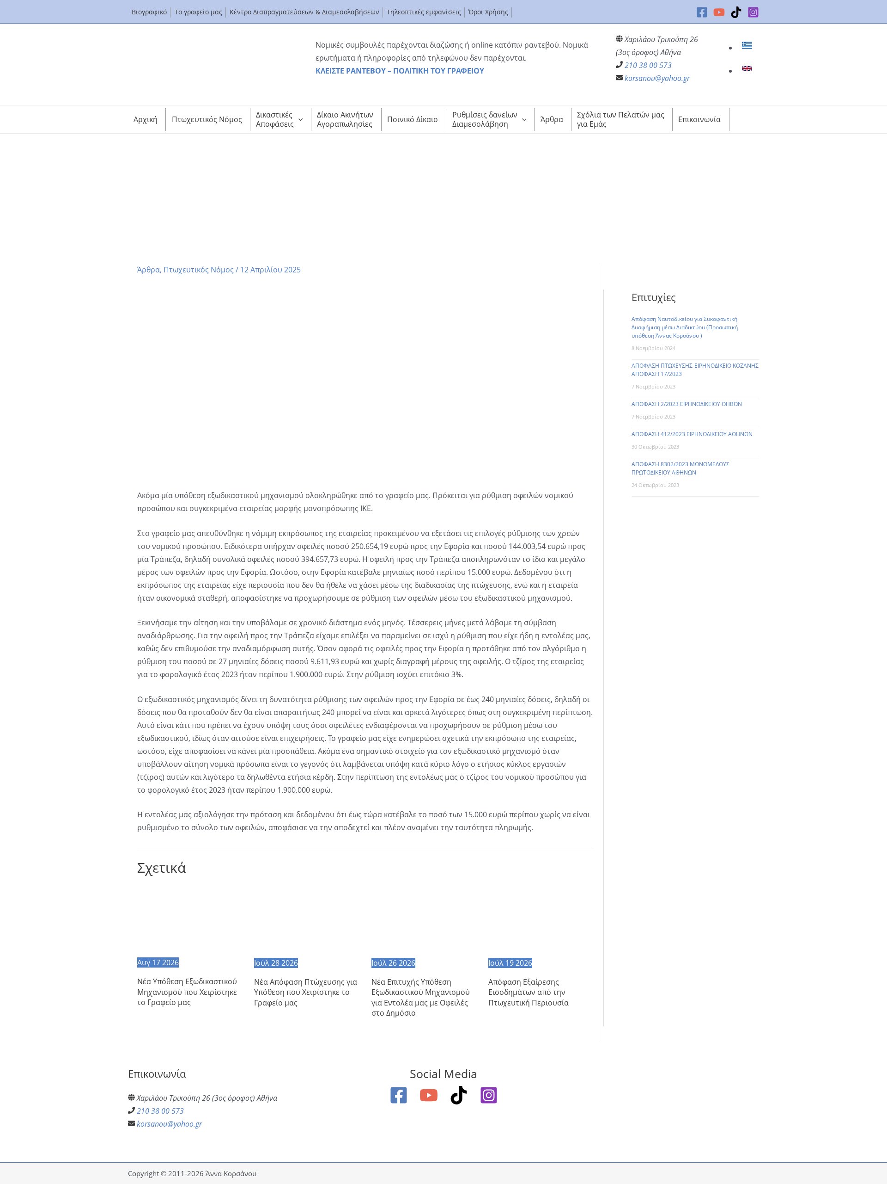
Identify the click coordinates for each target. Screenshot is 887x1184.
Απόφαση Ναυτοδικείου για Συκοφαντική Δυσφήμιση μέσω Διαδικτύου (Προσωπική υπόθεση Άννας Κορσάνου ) (685, 327)
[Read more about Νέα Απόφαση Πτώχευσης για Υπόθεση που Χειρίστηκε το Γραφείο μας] (306, 920)
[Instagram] (753, 12)
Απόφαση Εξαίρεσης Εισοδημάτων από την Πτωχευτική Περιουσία (528, 992)
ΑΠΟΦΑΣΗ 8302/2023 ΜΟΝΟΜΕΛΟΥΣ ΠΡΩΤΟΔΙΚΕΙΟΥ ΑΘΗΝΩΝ (680, 468)
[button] (298, 119)
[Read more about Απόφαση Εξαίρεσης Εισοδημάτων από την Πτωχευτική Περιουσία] (541, 920)
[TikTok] (736, 12)
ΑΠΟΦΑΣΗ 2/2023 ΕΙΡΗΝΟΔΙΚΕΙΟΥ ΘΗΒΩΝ (687, 404)
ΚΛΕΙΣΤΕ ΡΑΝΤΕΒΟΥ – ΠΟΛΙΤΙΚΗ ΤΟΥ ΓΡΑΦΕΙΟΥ (400, 71)
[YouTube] (719, 12)
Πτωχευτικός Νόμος (199, 270)
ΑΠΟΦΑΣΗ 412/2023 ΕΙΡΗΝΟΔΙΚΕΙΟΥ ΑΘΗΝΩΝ (692, 434)
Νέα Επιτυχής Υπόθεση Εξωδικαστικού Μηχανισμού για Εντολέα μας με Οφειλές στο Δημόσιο (420, 997)
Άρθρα (148, 270)
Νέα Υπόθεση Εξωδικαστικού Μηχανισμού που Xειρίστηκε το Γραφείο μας (187, 991)
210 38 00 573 (648, 65)
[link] (748, 48)
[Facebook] (702, 12)
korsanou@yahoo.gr (657, 78)
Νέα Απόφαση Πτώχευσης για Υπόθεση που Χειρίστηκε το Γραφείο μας (305, 992)
